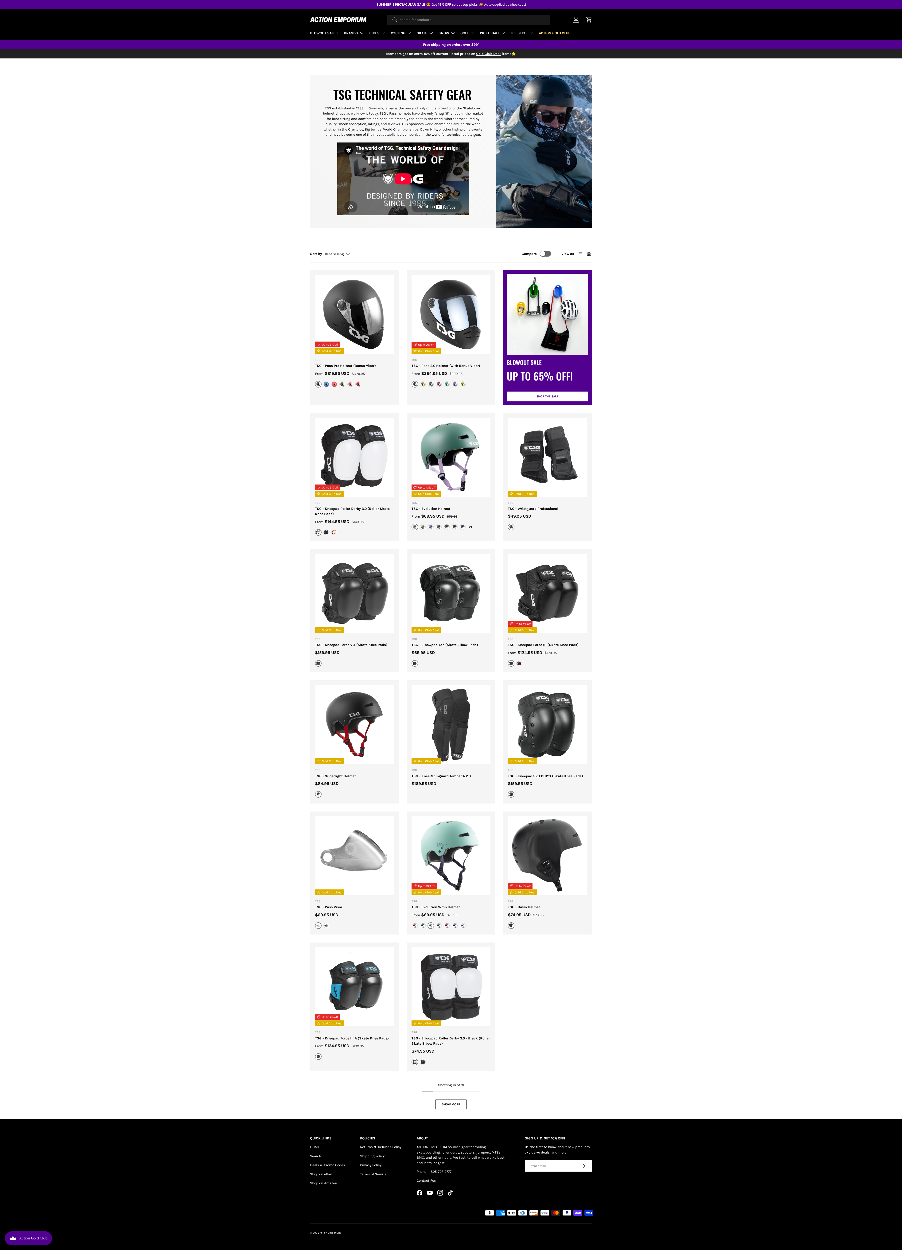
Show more (451, 1104)
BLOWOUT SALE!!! (324, 33)
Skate (422, 33)
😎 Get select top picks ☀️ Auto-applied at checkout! (451, 4)
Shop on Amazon (323, 1183)
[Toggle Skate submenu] (431, 33)
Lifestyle (519, 33)
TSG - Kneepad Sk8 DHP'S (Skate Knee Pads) (545, 776)
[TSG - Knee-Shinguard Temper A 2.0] (451, 724)
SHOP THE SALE (547, 396)
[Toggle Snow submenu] (453, 33)
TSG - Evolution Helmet (431, 509)
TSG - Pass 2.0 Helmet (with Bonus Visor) (446, 366)
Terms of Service (373, 1174)
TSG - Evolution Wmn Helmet (436, 907)
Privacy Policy (370, 1165)
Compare (529, 254)
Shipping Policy (372, 1156)
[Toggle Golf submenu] (472, 33)
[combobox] (468, 20)
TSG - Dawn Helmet (524, 907)
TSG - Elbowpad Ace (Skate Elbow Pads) (445, 645)
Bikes (374, 33)
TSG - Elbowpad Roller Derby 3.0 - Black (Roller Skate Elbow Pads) (451, 1041)
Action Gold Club (555, 33)
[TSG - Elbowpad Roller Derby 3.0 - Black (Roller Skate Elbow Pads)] (451, 986)
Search (315, 1156)
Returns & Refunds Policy (380, 1147)
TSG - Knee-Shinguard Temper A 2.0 (441, 776)
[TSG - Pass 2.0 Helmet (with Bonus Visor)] (451, 314)
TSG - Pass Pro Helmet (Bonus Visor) (345, 366)
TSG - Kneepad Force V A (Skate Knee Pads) (351, 645)
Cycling (398, 33)
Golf (464, 33)
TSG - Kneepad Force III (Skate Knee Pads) (543, 645)
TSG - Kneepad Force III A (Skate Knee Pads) (352, 1038)
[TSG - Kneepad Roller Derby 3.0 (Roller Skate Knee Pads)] (354, 457)
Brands (351, 33)
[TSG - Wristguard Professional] (547, 457)
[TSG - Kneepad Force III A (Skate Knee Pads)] (354, 986)
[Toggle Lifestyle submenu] (531, 33)
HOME (315, 1147)
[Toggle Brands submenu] (362, 33)
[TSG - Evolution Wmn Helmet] (451, 855)
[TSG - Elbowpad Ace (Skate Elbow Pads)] (451, 593)
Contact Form (428, 1180)
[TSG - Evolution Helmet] (451, 457)
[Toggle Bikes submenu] (383, 33)
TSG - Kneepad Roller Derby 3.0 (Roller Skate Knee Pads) (352, 511)
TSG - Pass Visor (328, 907)
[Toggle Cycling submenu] (409, 33)
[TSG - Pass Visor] (354, 855)
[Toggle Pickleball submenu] (503, 33)
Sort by (316, 254)
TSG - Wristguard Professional (533, 509)
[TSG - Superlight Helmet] (354, 724)
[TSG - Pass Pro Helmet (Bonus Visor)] (354, 314)
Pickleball (489, 33)
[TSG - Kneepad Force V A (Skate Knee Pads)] (354, 593)
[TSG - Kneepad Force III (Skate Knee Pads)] (547, 593)
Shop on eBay (321, 1174)
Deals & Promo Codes (327, 1165)
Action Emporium (330, 1232)
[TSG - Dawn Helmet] (547, 855)
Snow (444, 33)
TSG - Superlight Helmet (335, 776)
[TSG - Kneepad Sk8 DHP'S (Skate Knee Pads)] (547, 724)
